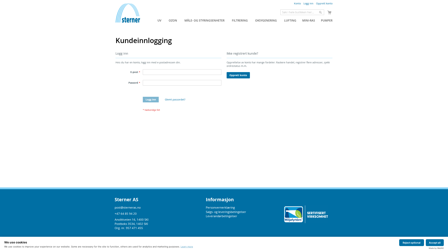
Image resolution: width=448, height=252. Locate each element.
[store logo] (127, 17)
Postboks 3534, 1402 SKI (131, 224)
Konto (297, 3)
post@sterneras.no (128, 207)
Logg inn (308, 3)
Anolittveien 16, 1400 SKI (132, 220)
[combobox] (302, 12)
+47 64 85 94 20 (126, 214)
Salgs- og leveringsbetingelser (226, 212)
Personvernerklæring (220, 207)
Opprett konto (324, 3)
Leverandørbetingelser (221, 216)
